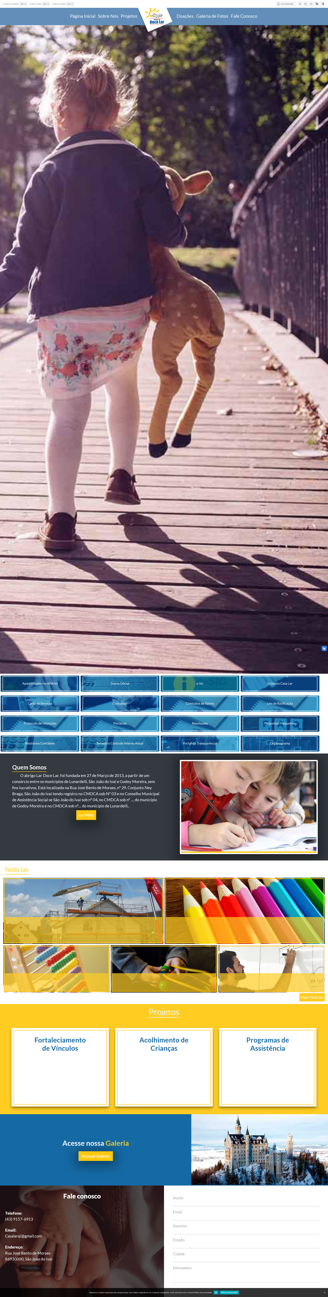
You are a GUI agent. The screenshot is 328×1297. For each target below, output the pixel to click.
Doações (185, 16)
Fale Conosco (244, 16)
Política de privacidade (229, 1292)
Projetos (129, 16)
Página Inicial (82, 16)
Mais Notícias (312, 997)
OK (216, 1292)
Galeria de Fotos (212, 16)
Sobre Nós (108, 16)
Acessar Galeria (96, 1156)
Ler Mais (86, 815)
